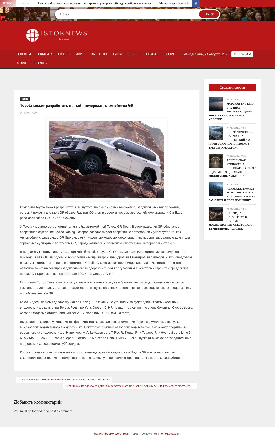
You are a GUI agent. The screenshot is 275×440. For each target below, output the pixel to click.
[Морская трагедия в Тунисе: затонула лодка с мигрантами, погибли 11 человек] (216, 104)
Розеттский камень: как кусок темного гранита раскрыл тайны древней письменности (85, 3)
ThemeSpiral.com (169, 433)
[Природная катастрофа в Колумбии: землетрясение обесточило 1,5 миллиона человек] (216, 213)
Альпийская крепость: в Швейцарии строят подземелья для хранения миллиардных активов (232, 168)
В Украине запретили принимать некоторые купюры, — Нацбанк (66, 379)
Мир (78, 54)
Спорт (169, 54)
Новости (24, 54)
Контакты (39, 63)
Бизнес (63, 54)
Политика (44, 54)
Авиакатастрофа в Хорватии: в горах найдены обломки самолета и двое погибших (232, 194)
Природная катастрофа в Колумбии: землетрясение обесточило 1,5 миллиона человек (230, 221)
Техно (133, 54)
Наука (117, 54)
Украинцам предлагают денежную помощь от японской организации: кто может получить (128, 386)
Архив (21, 63)
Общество (99, 54)
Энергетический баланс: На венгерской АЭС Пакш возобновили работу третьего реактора (231, 140)
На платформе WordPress (111, 433)
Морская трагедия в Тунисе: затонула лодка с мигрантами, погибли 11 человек (231, 111)
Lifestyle (151, 54)
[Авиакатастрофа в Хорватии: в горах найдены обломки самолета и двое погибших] (216, 189)
